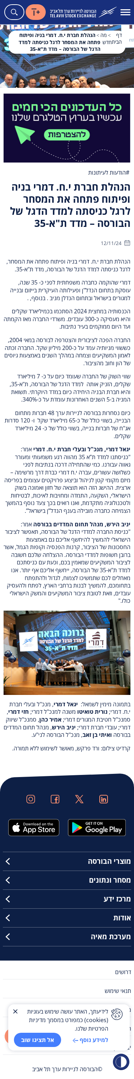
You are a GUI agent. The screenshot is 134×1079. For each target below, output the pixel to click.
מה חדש (106, 39)
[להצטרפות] (67, 127)
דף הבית (117, 38)
